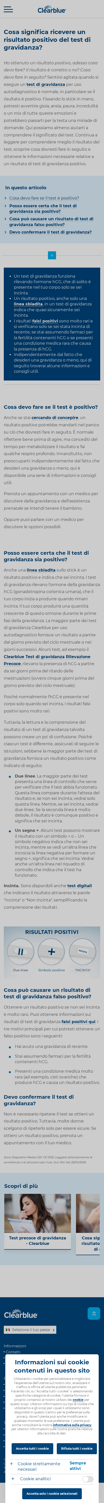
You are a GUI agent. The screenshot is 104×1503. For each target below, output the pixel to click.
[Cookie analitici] (14, 1479)
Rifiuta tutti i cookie (77, 1448)
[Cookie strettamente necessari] (14, 1464)
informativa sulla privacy (72, 1425)
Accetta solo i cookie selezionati (52, 1493)
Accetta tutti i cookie (32, 1448)
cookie (78, 1400)
